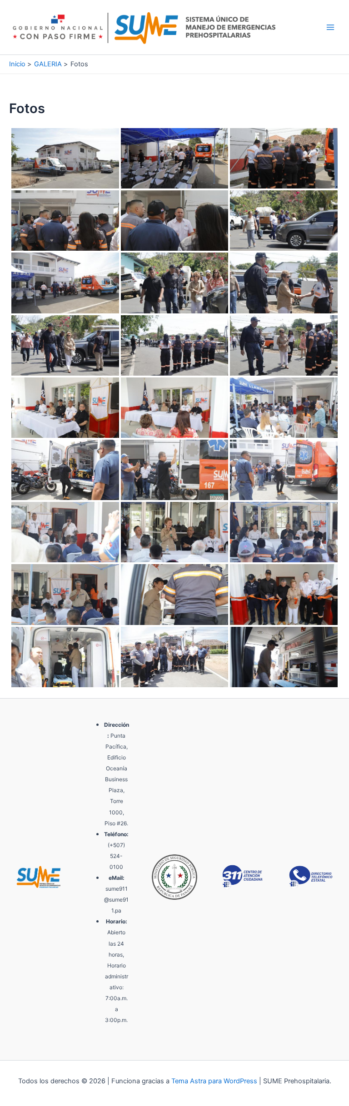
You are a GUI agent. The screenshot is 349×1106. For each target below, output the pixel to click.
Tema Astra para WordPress (214, 1081)
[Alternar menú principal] (330, 27)
